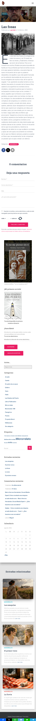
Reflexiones (8, 423)
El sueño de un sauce (11, 384)
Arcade (7, 377)
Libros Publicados (10, 401)
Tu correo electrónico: (11, 336)
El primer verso (9, 465)
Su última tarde (16, 485)
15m (5, 435)
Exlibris (7, 387)
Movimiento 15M (10, 408)
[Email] (21, 719)
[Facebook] (3, 719)
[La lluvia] (18, 678)
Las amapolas (9, 461)
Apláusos (8, 435)
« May (6, 555)
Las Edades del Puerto (12, 398)
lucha (16, 435)
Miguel (12, 518)
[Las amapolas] (18, 589)
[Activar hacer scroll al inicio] (32, 717)
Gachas (13, 435)
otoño (10, 442)
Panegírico (8, 412)
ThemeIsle (25, 716)
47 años (14, 489)
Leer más (17, 618)
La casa (7, 472)
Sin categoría (9, 426)
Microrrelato (13, 144)
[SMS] (27, 719)
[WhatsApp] (15, 719)
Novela (5, 442)
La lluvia (7, 468)
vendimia (15, 442)
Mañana (6, 439)
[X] (9, 719)
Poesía (7, 416)
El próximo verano (10, 475)
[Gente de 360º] (3, 3)
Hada (6, 394)
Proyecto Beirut (9, 419)
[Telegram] (33, 719)
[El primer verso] (18, 634)
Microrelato (12, 439)
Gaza (6, 391)
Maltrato (20, 435)
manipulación (25, 435)
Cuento (7, 380)
